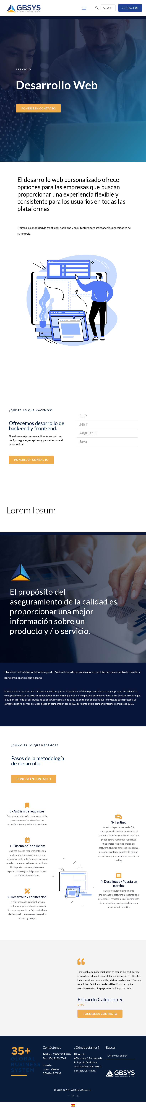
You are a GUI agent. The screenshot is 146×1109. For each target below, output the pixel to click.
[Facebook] (68, 1095)
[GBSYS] (23, 8)
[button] (107, 416)
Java (83, 441)
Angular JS (88, 432)
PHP (83, 415)
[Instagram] (78, 1095)
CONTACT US (130, 7)
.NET (83, 424)
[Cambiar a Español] (73, 1105)
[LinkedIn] (73, 1095)
